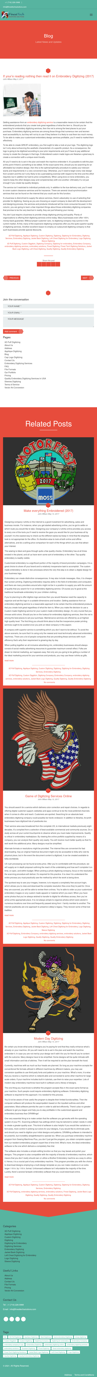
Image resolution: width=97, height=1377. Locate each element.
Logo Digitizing (84, 238)
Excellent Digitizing (28, 1348)
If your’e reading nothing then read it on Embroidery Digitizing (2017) (48, 76)
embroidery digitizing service (40, 122)
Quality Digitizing (53, 249)
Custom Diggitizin (28, 243)
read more (9, 660)
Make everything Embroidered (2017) (48, 510)
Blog (7, 354)
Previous (14, 278)
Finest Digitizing (53, 246)
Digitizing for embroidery (62, 243)
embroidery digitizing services (16, 246)
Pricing (8, 375)
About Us (9, 345)
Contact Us (10, 360)
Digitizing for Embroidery (71, 235)
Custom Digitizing (46, 235)
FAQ (7, 366)
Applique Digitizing (30, 235)
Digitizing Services (13, 1246)
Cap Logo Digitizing (13, 357)
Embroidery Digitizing (21, 238)
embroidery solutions (37, 246)
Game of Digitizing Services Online (48, 796)
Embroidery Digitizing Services (18, 363)
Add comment (11, 331)
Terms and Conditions (84, 1374)
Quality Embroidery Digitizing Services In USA (25, 378)
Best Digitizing (46, 1337)
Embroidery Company (81, 243)
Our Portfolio (10, 372)
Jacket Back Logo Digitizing (42, 678)
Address (8, 348)
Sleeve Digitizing (48, 241)
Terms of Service (12, 384)
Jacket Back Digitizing (39, 238)
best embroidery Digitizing (63, 1337)
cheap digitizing (80, 1337)
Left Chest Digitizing (38, 249)
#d (5, 1337)
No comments (49, 682)
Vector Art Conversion (14, 387)
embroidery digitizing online (54, 1344)
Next (85, 278)
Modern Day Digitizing (48, 1038)
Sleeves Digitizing (13, 381)
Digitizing (57, 235)
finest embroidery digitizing (62, 1348)
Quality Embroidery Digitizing (72, 249)
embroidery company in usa (13, 1344)
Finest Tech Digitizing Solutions (73, 246)
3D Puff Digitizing (15, 235)
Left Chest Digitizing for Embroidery (64, 238)
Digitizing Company (44, 243)
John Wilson (8, 79)
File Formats (10, 369)
